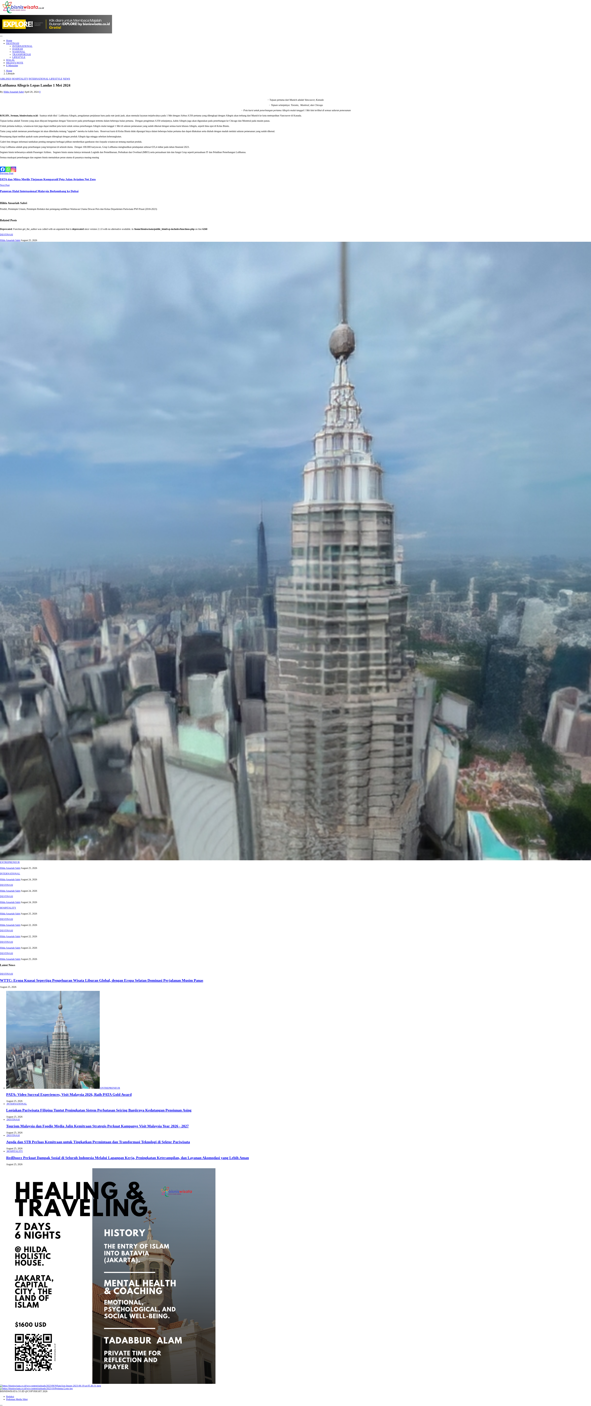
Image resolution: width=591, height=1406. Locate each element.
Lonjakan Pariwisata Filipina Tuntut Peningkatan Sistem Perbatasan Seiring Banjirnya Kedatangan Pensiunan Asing (98, 1110)
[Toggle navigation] (1, 36)
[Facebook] (2, 169)
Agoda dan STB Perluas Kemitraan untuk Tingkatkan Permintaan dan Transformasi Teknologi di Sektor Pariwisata (98, 1142)
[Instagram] (13, 169)
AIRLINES (5, 78)
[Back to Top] (1, 1405)
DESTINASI (12, 43)
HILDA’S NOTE (14, 62)
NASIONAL (18, 51)
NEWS (66, 78)
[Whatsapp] (8, 169)
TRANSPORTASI (21, 54)
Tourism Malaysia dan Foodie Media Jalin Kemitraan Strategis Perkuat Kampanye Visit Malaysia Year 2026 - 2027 (97, 1126)
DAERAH (17, 49)
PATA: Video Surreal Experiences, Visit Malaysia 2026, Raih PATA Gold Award (69, 1094)
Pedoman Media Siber (17, 1399)
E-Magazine (12, 65)
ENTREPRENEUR (10, 862)
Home (9, 40)
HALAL (10, 60)
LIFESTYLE (18, 57)
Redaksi (10, 1396)
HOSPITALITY (20, 78)
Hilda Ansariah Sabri (14, 92)
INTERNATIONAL (22, 46)
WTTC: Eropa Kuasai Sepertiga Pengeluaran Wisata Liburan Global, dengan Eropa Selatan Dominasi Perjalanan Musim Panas (101, 980)
